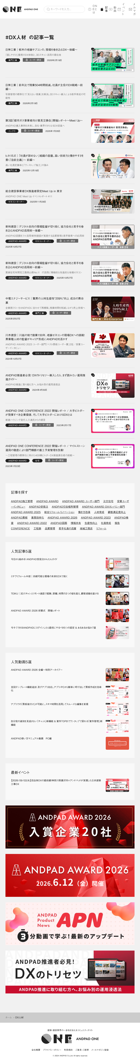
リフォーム (101, 528)
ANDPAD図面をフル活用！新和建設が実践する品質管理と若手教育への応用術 (44, 236)
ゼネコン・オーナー (16, 202)
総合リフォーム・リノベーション (59, 512)
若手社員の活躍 (67, 528)
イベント (123, 9)
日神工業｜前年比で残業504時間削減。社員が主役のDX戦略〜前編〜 (44, 87)
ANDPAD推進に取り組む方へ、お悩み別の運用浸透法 (32, 384)
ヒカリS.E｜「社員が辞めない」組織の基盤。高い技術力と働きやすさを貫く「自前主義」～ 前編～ (44, 157)
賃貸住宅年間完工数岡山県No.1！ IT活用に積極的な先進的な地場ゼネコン (43, 272)
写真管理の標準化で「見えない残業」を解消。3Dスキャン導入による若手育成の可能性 (45, 96)
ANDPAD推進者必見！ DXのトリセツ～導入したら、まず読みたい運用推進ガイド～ (45, 377)
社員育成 (106, 523)
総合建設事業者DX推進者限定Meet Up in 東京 (33, 191)
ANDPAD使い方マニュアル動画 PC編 (31, 738)
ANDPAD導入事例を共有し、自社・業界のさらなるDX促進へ (35, 126)
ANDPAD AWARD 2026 (62, 517)
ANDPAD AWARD (47, 501)
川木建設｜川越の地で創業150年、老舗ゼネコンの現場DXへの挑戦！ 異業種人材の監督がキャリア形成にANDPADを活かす (45, 337)
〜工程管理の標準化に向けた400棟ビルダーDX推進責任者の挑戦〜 (40, 455)
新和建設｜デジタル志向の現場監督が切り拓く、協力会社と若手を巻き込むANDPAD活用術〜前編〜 (44, 265)
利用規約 (68, 1050)
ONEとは (95, 9)
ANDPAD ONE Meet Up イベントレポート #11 (28, 196)
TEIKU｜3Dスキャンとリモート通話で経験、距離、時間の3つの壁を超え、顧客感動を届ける (55, 593)
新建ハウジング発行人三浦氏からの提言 (25, 420)
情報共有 (76, 523)
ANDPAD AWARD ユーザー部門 (81, 501)
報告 (117, 523)
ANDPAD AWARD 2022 (32, 523)
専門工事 (12, 60)
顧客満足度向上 (117, 512)
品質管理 (50, 528)
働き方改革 (84, 512)
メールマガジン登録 (100, 1050)
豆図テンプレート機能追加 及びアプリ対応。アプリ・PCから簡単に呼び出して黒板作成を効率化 (56, 689)
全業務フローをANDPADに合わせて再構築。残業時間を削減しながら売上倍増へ (45, 308)
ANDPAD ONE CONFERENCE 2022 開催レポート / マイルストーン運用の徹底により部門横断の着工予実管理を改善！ (45, 448)
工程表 (37, 528)
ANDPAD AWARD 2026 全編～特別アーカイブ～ (37, 670)
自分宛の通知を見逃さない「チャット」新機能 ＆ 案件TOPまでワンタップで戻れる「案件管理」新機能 (56, 723)
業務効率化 (37, 517)
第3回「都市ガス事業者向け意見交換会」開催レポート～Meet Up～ (44, 120)
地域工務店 (86, 528)
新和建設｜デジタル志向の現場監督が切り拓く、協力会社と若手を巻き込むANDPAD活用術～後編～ (44, 228)
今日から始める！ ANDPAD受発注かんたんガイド (34, 559)
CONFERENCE (20, 528)
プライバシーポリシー (52, 1050)
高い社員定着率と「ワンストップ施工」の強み (26, 165)
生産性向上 (91, 523)
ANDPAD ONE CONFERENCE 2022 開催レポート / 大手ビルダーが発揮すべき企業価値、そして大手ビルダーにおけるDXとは (44, 412)
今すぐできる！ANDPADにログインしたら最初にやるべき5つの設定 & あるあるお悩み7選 (53, 628)
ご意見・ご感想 (82, 1050)
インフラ (11, 131)
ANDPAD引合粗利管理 (65, 506)
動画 (114, 9)
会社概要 (36, 1050)
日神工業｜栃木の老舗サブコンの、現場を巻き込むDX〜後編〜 (41, 49)
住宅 (37, 461)
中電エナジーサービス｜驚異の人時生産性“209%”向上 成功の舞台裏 (44, 300)
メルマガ (134, 9)
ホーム (8, 1017)
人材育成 (99, 512)
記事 (105, 9)
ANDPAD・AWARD (17, 241)
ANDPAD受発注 (38, 506)
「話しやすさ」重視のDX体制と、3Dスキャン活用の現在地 (33, 55)
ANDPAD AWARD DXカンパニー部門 (103, 506)
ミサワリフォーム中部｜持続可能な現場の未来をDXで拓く (39, 576)
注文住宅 (108, 501)
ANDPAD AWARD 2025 (26, 512)
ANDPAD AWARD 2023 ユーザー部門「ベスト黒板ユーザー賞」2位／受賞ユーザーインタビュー (45, 346)
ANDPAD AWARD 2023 (96, 517)
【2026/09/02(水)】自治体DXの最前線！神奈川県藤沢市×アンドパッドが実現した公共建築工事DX (56, 782)
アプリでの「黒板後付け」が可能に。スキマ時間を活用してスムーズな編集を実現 (49, 704)
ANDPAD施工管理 (22, 501)
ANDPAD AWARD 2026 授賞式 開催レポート (35, 611)
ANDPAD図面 (58, 523)
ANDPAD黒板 (19, 517)
